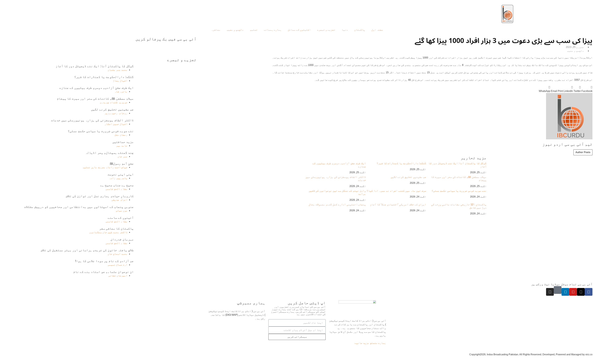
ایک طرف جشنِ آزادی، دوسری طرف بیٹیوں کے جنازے (96, 87)
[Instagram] (550, 292)
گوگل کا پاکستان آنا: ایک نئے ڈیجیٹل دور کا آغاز (95, 66)
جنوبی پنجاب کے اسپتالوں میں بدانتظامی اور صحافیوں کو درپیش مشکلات (79, 206)
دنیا (345, 29)
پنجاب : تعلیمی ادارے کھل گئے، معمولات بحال (337, 204)
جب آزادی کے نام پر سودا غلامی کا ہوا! (104, 261)
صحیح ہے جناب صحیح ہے (117, 185)
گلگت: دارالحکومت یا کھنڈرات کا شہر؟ (401, 163)
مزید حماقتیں (123, 142)
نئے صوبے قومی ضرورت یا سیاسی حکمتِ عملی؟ (459, 190)
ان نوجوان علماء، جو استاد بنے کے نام (103, 271)
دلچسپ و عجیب (235, 29)
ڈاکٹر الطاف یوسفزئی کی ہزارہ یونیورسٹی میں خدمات (92, 120)
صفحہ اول (377, 29)
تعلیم (254, 29)
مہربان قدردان (122, 239)
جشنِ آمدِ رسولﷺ (122, 163)
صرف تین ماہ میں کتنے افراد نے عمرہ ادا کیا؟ (396, 190)
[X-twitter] (581, 292)
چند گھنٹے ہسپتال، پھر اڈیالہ (109, 152)
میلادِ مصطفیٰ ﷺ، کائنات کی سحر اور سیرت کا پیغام (95, 98)
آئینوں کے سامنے (121, 217)
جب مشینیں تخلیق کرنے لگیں (408, 177)
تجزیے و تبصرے (326, 29)
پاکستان (359, 29)
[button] (586, 89)
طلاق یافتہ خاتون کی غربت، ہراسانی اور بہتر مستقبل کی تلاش (87, 250)
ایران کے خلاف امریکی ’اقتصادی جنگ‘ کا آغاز (398, 204)
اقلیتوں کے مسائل (299, 29)
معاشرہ (215, 29)
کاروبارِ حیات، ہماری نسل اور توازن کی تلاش (100, 196)
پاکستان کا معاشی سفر (116, 228)
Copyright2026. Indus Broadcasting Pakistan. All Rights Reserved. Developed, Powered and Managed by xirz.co (530, 354)
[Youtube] (573, 292)
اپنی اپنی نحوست (121, 174)
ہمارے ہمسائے (273, 29)
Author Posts (582, 152)
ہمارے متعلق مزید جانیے (370, 343)
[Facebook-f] (588, 292)
